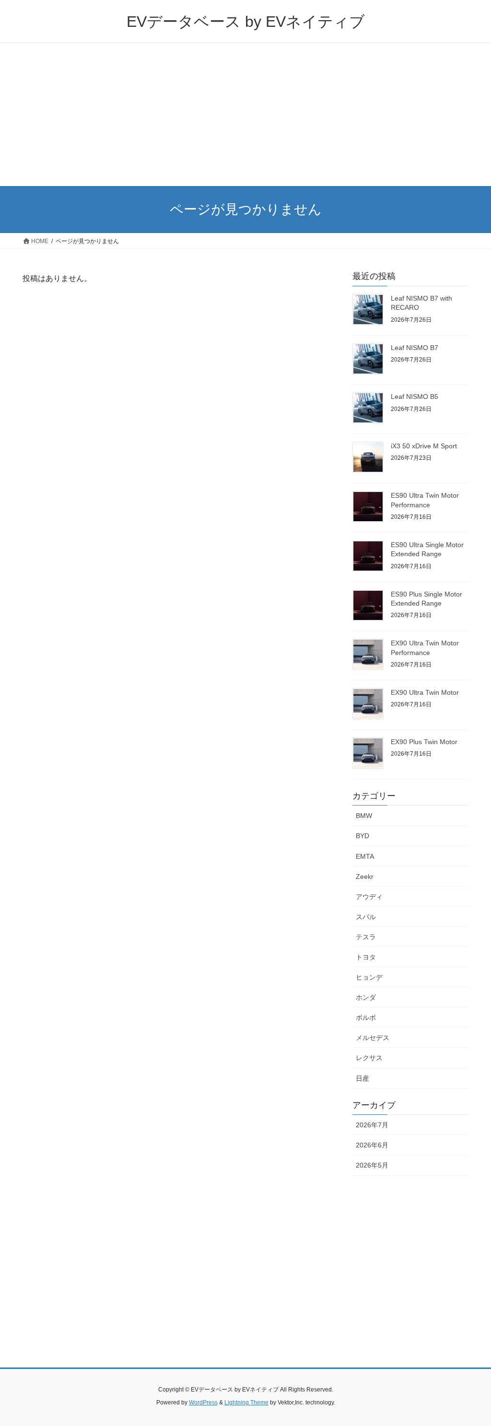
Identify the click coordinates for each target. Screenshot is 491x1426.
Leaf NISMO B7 (414, 347)
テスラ (366, 937)
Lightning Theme (246, 1402)
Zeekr (365, 876)
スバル (366, 917)
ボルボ (366, 1017)
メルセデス (372, 1037)
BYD (362, 836)
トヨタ (366, 957)
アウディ (369, 896)
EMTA (365, 856)
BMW (364, 815)
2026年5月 (372, 1165)
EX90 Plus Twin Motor (424, 742)
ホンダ (366, 997)
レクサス (369, 1058)
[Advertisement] (245, 114)
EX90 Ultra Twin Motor (425, 692)
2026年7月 (372, 1125)
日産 (362, 1078)
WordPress (203, 1402)
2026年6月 (372, 1145)
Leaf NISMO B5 (414, 396)
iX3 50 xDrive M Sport (424, 446)
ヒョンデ (369, 977)
